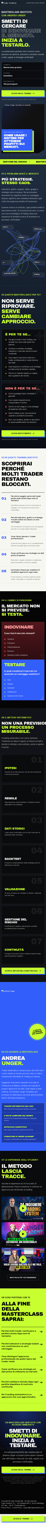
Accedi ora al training (21, 93)
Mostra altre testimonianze (23, 1277)
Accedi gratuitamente (21, 433)
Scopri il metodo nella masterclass (21, 971)
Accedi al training (21, 1519)
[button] (23, 1208)
